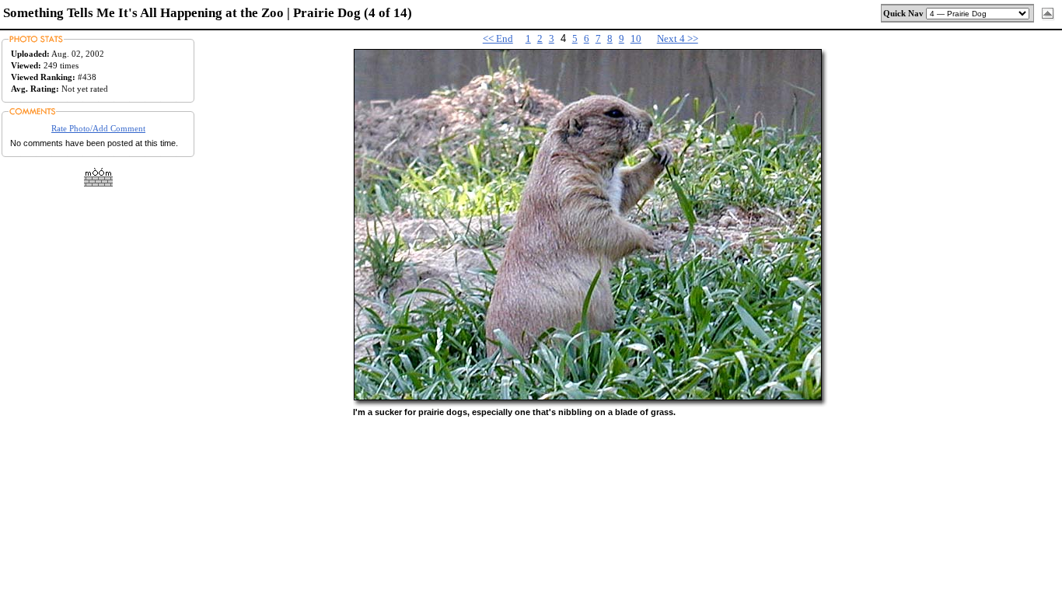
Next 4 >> (677, 38)
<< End (498, 38)
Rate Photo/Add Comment (98, 128)
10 (636, 38)
